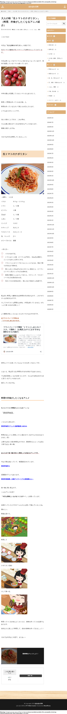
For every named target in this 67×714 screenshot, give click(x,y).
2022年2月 (50, 216)
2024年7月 (50, 122)
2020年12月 (50, 278)
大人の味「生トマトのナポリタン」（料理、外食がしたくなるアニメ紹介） (31, 11)
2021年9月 (50, 238)
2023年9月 (50, 144)
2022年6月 (50, 198)
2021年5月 (50, 256)
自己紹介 (52, 104)
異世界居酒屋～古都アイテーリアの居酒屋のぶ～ (17, 479)
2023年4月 (50, 167)
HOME (4, 11)
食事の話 (52, 49)
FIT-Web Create (31, 705)
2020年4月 (50, 305)
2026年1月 (50, 118)
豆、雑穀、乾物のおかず (56, 82)
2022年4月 (50, 207)
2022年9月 (50, 184)
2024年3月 (50, 127)
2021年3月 (50, 264)
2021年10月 (50, 233)
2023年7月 (50, 153)
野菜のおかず (54, 69)
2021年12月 (50, 224)
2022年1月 (50, 220)
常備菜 (52, 95)
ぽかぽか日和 (33, 6)
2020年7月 (50, 300)
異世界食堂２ (5, 466)
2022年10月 (50, 180)
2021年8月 (50, 242)
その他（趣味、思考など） (22, 29)
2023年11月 (50, 135)
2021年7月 (50, 247)
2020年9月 (50, 291)
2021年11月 (50, 229)
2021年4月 (50, 260)
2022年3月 (50, 211)
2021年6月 (50, 251)
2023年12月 (50, 131)
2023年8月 (50, 149)
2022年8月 (50, 189)
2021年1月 (50, 273)
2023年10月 (50, 140)
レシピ (31, 29)
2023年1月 (50, 175)
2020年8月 (50, 296)
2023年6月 (50, 158)
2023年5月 (50, 162)
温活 (9, 11)
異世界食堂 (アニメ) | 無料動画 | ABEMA (14, 426)
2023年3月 (50, 171)
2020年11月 (50, 282)
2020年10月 (50, 287)
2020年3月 (50, 309)
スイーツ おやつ (55, 100)
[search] (64, 23)
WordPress (47, 705)
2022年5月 (50, 202)
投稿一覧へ (30, 675)
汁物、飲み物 (53, 91)
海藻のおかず (53, 73)
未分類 (51, 36)
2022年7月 (50, 193)
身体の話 (52, 45)
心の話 (52, 54)
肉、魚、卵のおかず (55, 78)
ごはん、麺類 (37, 29)
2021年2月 (50, 269)
